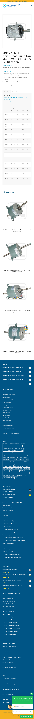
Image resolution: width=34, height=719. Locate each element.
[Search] (27, 5)
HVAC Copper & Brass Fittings (9, 667)
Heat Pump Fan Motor (25, 85)
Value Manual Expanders (11, 523)
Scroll (23, 473)
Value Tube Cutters (7, 513)
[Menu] (31, 5)
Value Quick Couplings (8, 510)
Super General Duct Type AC (11, 631)
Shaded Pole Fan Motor (8, 428)
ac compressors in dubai (14, 443)
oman (27, 466)
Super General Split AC (10, 617)
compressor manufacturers (9, 452)
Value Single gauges (9, 549)
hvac (20, 461)
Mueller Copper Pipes (8, 665)
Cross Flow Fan (6, 412)
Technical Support (19, 475)
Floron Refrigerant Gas (8, 598)
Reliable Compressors (25, 470)
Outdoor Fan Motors (7, 423)
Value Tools (5, 515)
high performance (14, 461)
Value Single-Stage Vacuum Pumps (13, 557)
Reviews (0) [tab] (14, 91)
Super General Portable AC (11, 622)
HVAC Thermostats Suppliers (9, 646)
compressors (19, 452)
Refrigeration (26, 468)
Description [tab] (6, 91)
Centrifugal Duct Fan (7, 405)
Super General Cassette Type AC (12, 628)
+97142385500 (24, 1)
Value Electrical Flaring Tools (11, 529)
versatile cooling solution (8, 477)
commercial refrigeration (20, 448)
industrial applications (7, 464)
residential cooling (7, 473)
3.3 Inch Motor (6, 392)
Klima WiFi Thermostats (10, 652)
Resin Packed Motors (8, 425)
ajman (24, 445)
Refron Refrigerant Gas (8, 606)
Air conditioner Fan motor (9, 394)
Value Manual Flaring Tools (11, 532)
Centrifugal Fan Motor (8, 407)
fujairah (27, 459)
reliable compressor (14, 470)
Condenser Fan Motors (8, 410)
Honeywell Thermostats (10, 649)
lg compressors (17, 464)
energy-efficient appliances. (9, 457)
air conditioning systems (17, 445)
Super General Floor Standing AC (12, 625)
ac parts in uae (24, 443)
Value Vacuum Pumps (8, 551)
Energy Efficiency (6, 459)
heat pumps (5, 461)
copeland (25, 452)
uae (25, 475)
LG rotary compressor (8, 466)
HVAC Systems (26, 461)
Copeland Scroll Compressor (9, 455)
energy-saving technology (22, 457)
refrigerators (6, 470)
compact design (6, 450)
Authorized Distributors (8, 448)
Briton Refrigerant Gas (8, 596)
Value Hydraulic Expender (11, 521)
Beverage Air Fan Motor (8, 399)
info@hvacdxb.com (14, 1)
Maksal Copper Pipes (8, 662)
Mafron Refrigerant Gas (8, 604)
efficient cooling (24, 455)
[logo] (14, 5)
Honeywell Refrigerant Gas (9, 601)
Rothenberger (6, 436)
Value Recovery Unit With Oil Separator (14, 537)
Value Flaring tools (7, 526)
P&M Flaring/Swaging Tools (11, 684)
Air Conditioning (6, 445)
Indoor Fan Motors (7, 420)
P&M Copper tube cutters (11, 678)
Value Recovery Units (8, 535)
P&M (4, 675)
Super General (6, 614)
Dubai (18, 455)
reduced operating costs (16, 468)
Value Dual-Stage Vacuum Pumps (12, 554)
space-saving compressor (8, 475)
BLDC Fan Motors (7, 402)
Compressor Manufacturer (17, 450)
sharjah (27, 473)
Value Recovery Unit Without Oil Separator (15, 540)
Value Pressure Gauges (8, 543)
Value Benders (6, 505)
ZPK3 (16, 477)
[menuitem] (27, 5)
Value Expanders (7, 518)
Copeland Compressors (8, 692)
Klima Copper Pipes (7, 660)
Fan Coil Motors (6, 415)
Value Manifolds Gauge (10, 546)
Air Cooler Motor (6, 397)
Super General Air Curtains (11, 634)
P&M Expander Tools (9, 681)
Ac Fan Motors (17, 85)
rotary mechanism (16, 473)
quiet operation (6, 468)
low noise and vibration (19, 466)
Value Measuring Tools (8, 508)
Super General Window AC (11, 620)
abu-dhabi (5, 443)
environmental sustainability (18, 459)
